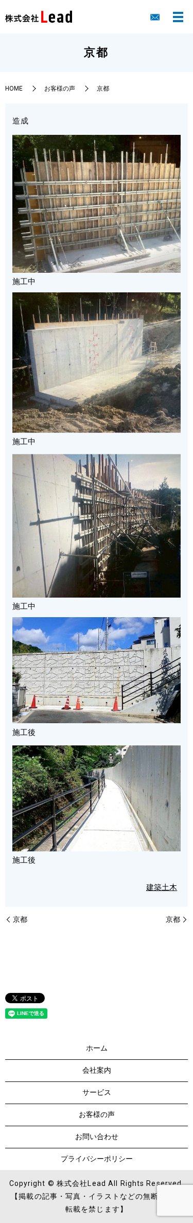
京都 (20, 919)
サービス (96, 1092)
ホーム (97, 1048)
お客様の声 (59, 88)
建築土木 (161, 887)
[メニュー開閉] (178, 17)
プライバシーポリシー (97, 1159)
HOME (14, 88)
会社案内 (96, 1070)
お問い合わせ (96, 1136)
